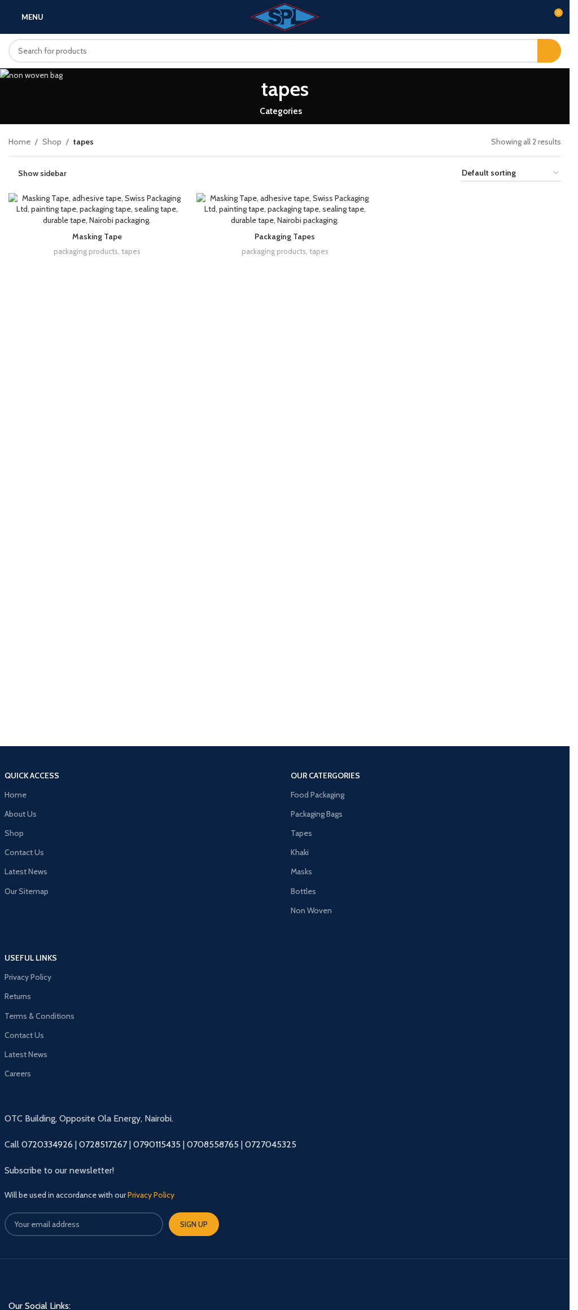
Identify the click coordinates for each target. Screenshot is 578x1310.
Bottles (303, 891)
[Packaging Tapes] (284, 209)
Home (19, 142)
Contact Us (24, 852)
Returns (18, 996)
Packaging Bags (317, 814)
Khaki (300, 852)
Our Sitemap (27, 891)
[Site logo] (285, 16)
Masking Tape (97, 236)
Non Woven (311, 910)
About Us (21, 814)
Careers (18, 1073)
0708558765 (213, 1144)
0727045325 (270, 1144)
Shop (52, 142)
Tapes (301, 833)
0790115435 (157, 1144)
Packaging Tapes (285, 236)
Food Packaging (317, 795)
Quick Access (32, 775)
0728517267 (103, 1144)
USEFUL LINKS (31, 958)
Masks (301, 871)
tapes (131, 251)
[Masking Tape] (96, 209)
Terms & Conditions (40, 1016)
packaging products (86, 251)
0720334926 (47, 1144)
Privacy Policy (28, 977)
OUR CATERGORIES (325, 775)
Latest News (26, 871)
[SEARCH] (549, 51)
